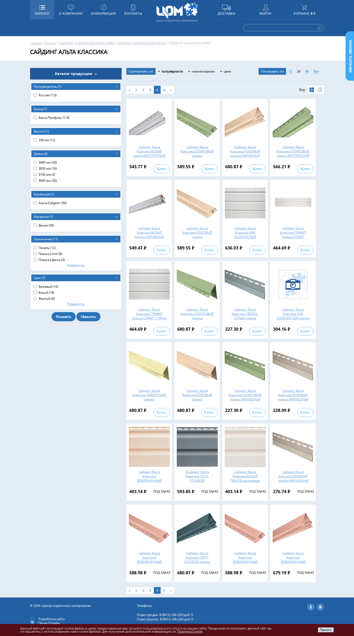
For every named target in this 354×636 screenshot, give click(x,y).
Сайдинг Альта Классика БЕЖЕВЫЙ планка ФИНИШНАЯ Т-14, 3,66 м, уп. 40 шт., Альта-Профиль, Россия (292, 480)
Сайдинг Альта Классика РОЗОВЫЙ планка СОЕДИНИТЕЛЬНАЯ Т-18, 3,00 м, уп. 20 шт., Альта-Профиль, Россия (197, 239)
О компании (71, 13)
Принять (326, 630)
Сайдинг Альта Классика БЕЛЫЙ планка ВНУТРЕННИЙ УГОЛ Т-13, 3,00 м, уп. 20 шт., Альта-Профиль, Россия (149, 158)
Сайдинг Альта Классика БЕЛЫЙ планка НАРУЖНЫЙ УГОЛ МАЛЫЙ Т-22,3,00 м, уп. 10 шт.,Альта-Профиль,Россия (149, 239)
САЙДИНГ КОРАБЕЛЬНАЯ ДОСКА (141, 43)
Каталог (50, 43)
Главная (36, 43)
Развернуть (76, 265)
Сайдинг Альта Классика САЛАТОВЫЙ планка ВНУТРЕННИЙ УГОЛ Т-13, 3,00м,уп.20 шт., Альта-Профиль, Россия (292, 158)
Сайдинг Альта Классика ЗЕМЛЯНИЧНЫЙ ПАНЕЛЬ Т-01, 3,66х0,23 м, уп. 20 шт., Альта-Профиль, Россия (149, 483)
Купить (162, 169)
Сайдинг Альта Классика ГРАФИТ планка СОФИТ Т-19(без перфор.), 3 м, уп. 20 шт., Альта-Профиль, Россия (149, 320)
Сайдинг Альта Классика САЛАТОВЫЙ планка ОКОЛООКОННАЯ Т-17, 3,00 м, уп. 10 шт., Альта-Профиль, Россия (197, 320)
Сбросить (88, 317)
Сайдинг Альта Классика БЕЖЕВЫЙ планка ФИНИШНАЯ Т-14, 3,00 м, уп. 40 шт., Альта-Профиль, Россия (292, 399)
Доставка (226, 13)
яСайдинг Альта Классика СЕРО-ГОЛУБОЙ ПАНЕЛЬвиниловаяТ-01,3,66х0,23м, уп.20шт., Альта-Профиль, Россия (205, 483)
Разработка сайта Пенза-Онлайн (51, 621)
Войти (265, 13)
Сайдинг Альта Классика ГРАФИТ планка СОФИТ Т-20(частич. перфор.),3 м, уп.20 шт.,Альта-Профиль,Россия (293, 239)
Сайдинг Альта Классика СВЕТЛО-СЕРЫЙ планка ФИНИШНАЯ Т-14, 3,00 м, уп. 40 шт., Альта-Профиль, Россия (245, 320)
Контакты (133, 13)
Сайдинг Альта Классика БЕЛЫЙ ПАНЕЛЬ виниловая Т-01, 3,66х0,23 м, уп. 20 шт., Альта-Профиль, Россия (245, 483)
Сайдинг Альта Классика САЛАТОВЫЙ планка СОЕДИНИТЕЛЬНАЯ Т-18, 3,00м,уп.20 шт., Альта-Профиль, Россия (197, 158)
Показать (63, 317)
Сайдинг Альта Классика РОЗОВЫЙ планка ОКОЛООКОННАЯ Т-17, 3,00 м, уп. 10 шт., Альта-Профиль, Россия (197, 401)
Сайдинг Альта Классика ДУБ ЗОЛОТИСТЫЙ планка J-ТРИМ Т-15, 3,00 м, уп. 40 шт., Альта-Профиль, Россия (293, 320)
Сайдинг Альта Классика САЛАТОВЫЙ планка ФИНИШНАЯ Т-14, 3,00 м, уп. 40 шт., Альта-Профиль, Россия (245, 399)
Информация (103, 13)
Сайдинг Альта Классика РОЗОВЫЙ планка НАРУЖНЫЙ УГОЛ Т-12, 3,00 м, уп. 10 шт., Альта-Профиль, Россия (245, 158)
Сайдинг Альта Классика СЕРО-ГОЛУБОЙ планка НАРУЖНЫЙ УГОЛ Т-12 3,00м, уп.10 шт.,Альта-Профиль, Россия (197, 564)
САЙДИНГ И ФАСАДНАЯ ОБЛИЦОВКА (87, 43)
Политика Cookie (189, 631)
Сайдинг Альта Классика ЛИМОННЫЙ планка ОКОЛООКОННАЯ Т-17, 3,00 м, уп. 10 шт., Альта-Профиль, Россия (149, 401)
